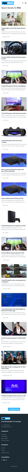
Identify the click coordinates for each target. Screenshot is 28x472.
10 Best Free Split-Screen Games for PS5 (13, 396)
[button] (23, 3)
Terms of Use (5, 452)
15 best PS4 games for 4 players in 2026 (13, 225)
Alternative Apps (5, 440)
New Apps (3, 434)
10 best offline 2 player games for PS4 (12, 253)
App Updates (4, 438)
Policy (3, 450)
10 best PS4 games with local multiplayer (13, 86)
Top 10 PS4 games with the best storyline (13, 113)
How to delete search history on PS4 (12, 198)
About (3, 448)
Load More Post (14, 409)
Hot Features (4, 436)
